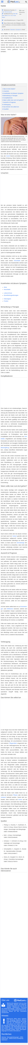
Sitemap (3, 1037)
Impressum (4, 1039)
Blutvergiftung (5, 447)
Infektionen (10, 609)
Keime (20, 799)
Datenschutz (4, 1038)
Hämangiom (7, 299)
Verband (3, 797)
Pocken (6, 301)
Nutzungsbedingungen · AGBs (15, 1037)
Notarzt (14, 536)
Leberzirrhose (8, 293)
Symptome (18, 29)
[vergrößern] (26, 136)
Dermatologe (20, 542)
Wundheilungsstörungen (11, 295)
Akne (5, 287)
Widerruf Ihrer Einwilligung (16, 1038)
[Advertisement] (14, 68)
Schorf (8, 156)
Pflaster (15, 795)
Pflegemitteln (13, 743)
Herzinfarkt (17, 260)
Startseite (12, 29)
